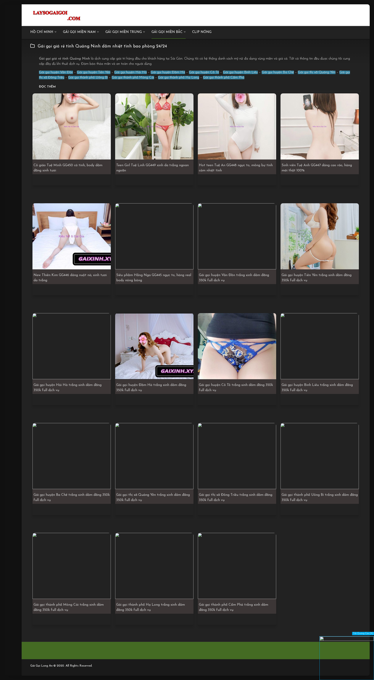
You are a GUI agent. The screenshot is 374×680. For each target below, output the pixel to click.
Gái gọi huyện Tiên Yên (93, 72)
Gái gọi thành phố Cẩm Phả (223, 77)
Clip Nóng (201, 32)
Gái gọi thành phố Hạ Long (178, 77)
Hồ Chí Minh (41, 32)
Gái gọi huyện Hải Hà (130, 72)
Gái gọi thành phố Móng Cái (133, 77)
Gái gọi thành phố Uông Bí (88, 77)
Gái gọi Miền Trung (123, 32)
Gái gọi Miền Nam (79, 32)
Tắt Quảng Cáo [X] (363, 633)
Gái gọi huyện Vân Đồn (56, 72)
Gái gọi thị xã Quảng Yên (316, 72)
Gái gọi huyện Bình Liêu (240, 72)
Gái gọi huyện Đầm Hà (168, 72)
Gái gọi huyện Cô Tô (204, 72)
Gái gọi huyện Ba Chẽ (278, 72)
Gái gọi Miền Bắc (167, 32)
